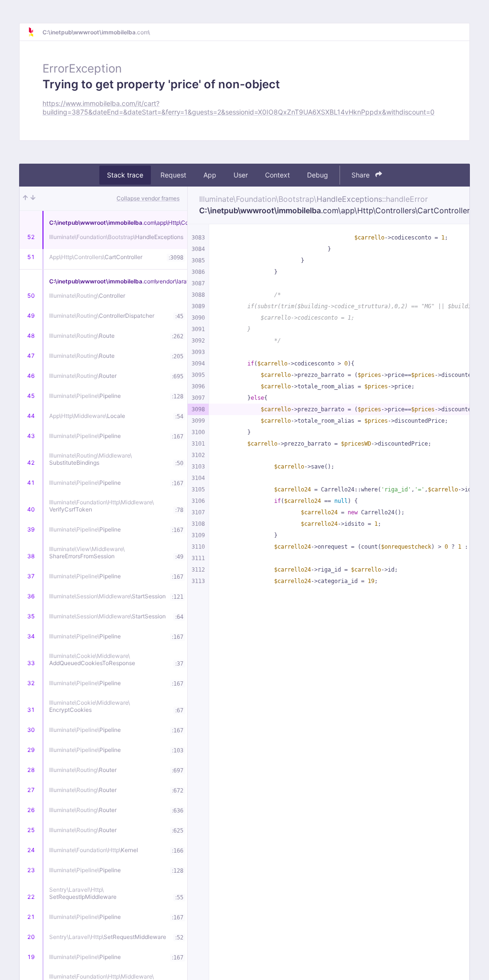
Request (173, 175)
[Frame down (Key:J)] (33, 198)
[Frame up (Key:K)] (25, 198)
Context (277, 175)
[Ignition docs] (35, 32)
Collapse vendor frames (148, 198)
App (209, 175)
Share (361, 175)
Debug (317, 175)
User (241, 175)
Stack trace (125, 175)
